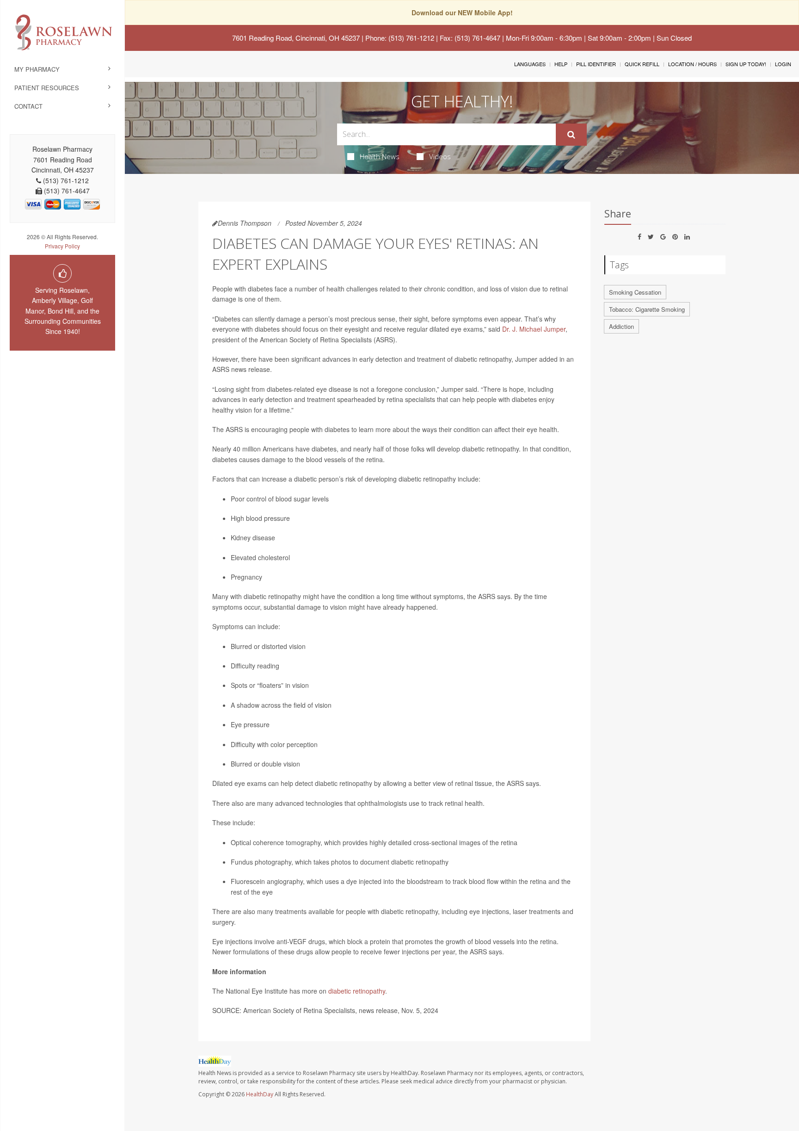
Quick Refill (642, 64)
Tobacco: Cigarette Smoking (647, 309)
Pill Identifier (596, 64)
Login (783, 64)
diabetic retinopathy (356, 990)
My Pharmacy (37, 69)
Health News (380, 156)
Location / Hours (692, 64)
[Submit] (571, 135)
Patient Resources (46, 87)
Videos (440, 156)
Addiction (621, 326)
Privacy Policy (62, 246)
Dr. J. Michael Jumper (533, 329)
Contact (28, 106)
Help (560, 64)
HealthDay (259, 1094)
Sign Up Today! (745, 64)
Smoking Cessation (635, 292)
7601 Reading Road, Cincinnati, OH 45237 (296, 38)
